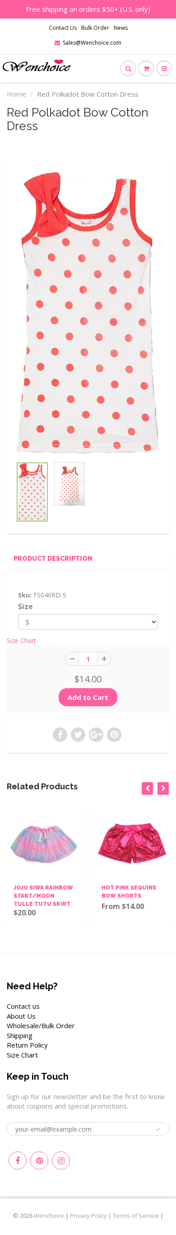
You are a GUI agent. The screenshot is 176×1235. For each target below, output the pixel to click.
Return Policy (27, 1044)
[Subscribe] (158, 1129)
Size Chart (21, 640)
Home (16, 93)
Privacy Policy (88, 1216)
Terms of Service (136, 1216)
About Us (21, 1016)
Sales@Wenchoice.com (92, 43)
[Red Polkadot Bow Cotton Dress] (88, 313)
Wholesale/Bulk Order (41, 1025)
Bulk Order (95, 28)
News (121, 28)
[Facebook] (18, 1160)
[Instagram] (61, 1160)
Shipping (19, 1035)
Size (25, 606)
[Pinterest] (39, 1160)
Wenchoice (49, 1216)
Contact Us (63, 28)
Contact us (23, 1006)
